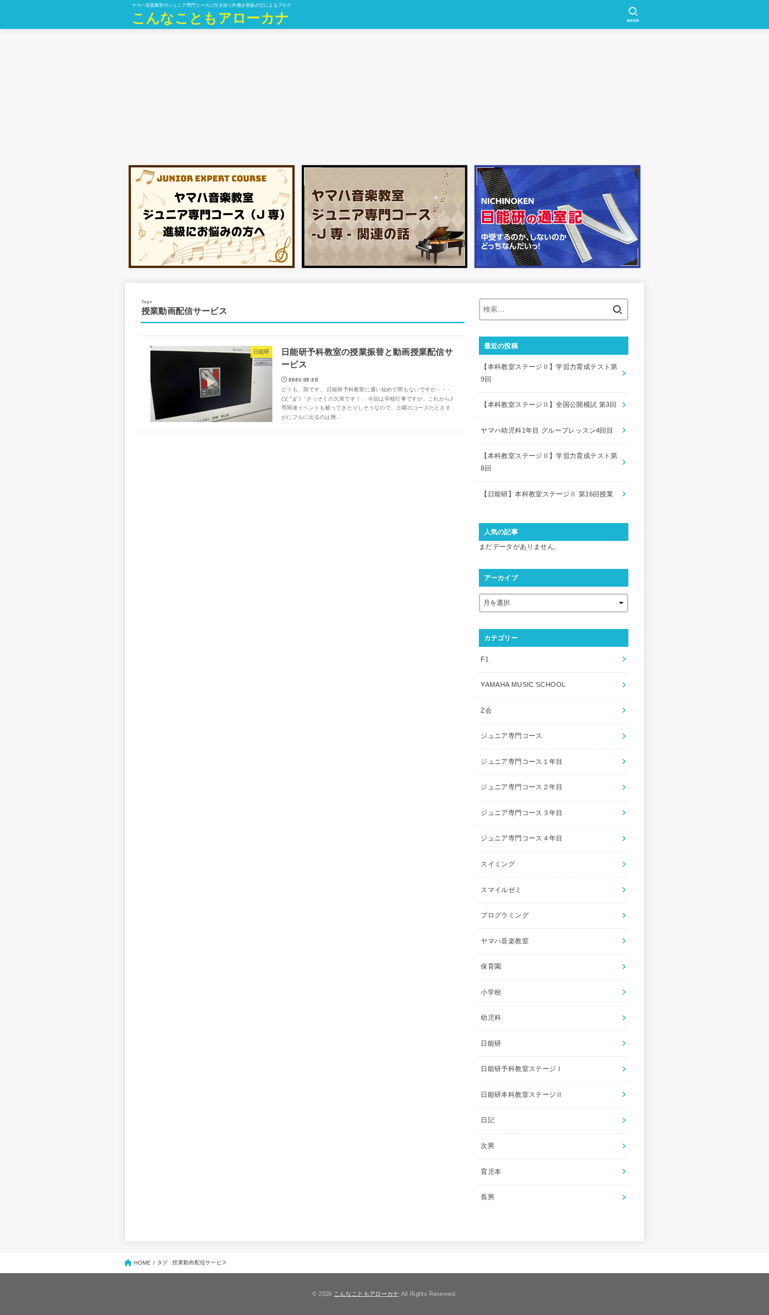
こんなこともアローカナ (210, 18)
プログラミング (505, 915)
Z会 (486, 710)
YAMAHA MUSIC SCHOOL (523, 684)
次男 (487, 1145)
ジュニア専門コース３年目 (522, 812)
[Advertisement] (384, 94)
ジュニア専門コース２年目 (522, 787)
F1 (485, 659)
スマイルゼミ (501, 889)
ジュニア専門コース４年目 (522, 838)
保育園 (491, 966)
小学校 (491, 992)
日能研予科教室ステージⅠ (522, 1068)
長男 (487, 1197)
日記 (487, 1120)
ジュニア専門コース (511, 735)
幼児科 (491, 1017)
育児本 (491, 1171)
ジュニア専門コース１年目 (522, 761)
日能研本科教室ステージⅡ (522, 1094)
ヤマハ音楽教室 (505, 941)
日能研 (491, 1043)
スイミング (498, 864)
